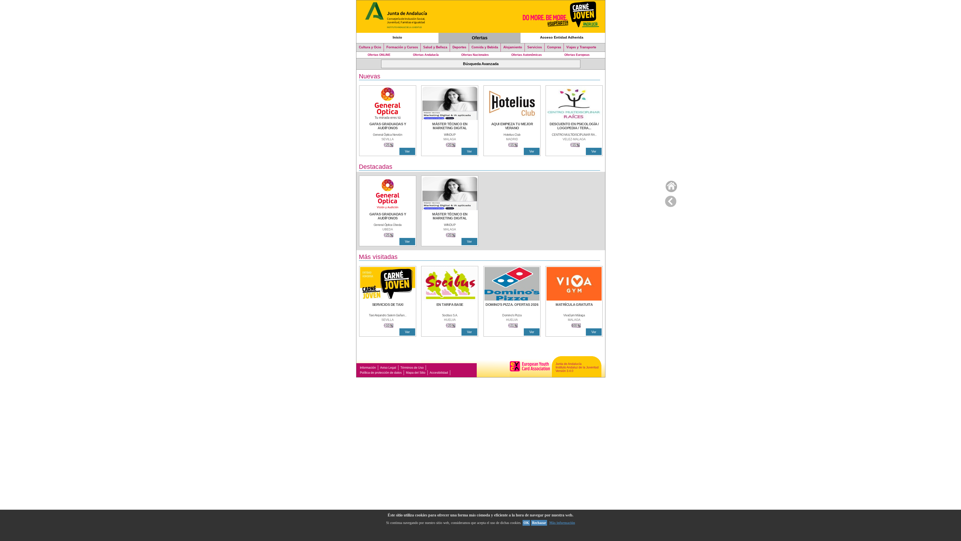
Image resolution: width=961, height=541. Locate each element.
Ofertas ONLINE (379, 54)
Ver (407, 151)
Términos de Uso (412, 367)
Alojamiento (512, 47)
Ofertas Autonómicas (526, 54)
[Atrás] (670, 200)
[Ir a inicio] (668, 185)
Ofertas (480, 37)
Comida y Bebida (484, 47)
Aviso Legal (388, 367)
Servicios (534, 47)
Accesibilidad (439, 372)
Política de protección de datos (381, 372)
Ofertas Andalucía (426, 54)
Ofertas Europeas (577, 54)
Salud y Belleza (435, 47)
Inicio (397, 37)
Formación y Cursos (402, 47)
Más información (562, 523)
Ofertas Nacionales (475, 54)
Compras (554, 47)
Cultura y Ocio (370, 47)
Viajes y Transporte (581, 47)
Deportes (459, 47)
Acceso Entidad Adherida (561, 37)
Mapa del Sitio (415, 372)
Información (368, 367)
